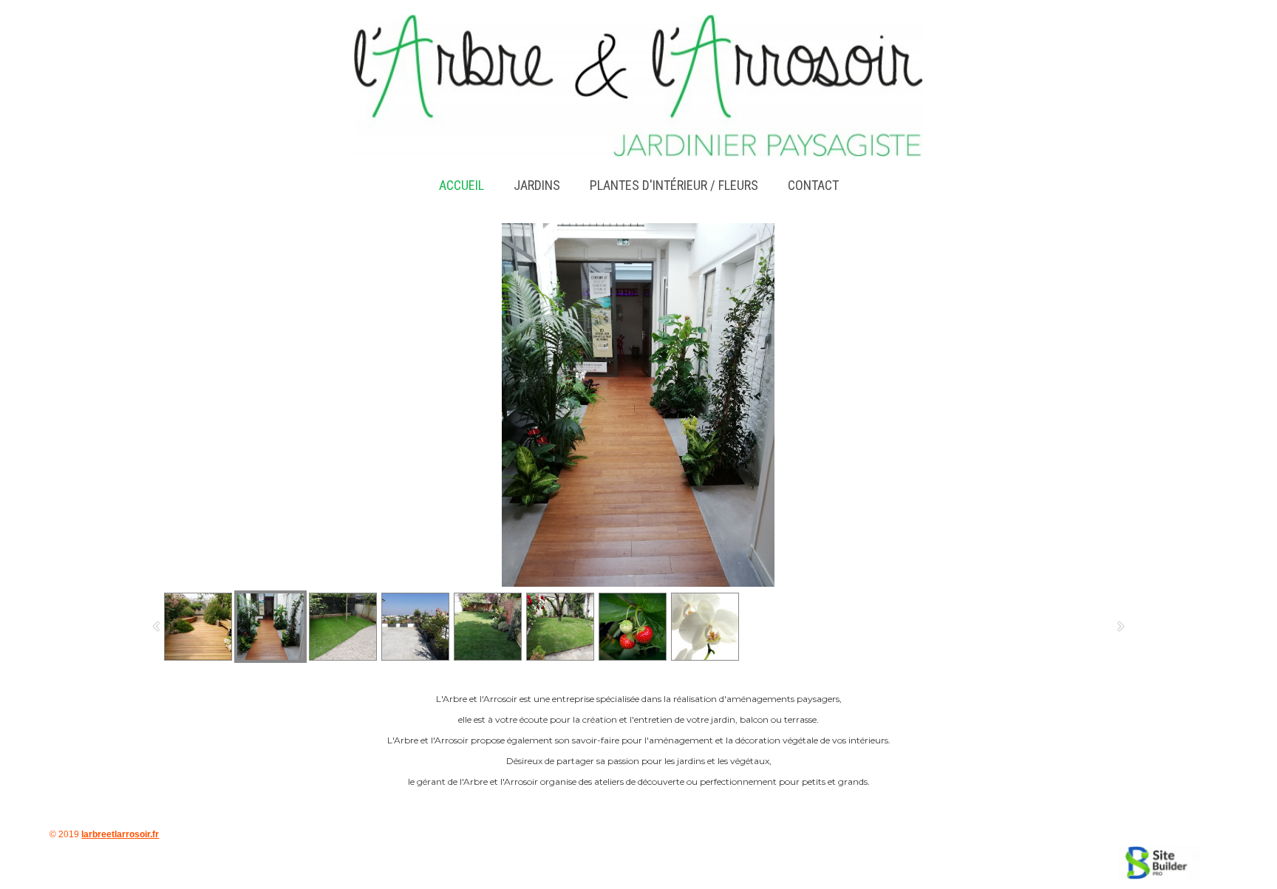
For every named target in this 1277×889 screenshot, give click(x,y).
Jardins (537, 185)
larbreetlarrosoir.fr (120, 834)
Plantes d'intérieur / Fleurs (674, 185)
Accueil (461, 185)
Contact (813, 185)
